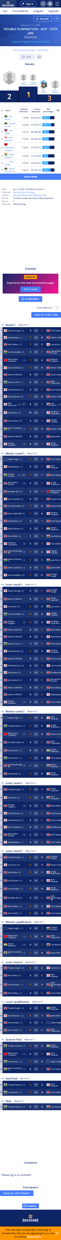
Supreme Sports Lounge (23, 50)
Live (5, 11)
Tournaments (20, 11)
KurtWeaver (55, 91)
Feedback (31, 1206)
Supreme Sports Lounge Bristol (31, 41)
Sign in (30, 3)
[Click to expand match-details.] (36, 330)
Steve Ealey (18, 195)
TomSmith (43, 91)
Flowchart (32, 298)
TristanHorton (33, 83)
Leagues (38, 11)
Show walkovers (45, 307)
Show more (30, 176)
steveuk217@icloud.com (35, 195)
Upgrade (53, 11)
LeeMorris (23, 83)
